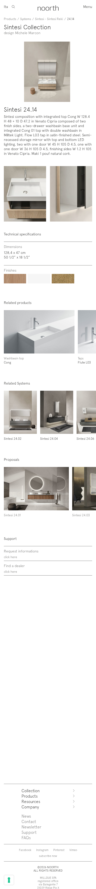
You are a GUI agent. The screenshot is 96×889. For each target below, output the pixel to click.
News (26, 816)
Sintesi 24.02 (13, 438)
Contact (29, 821)
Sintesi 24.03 (81, 515)
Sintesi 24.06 (85, 438)
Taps (80, 358)
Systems (25, 19)
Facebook (25, 850)
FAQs (26, 837)
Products (10, 19)
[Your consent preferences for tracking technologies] (9, 880)
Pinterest (59, 850)
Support (29, 832)
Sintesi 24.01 (12, 515)
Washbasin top (14, 358)
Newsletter (31, 826)
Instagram (42, 850)
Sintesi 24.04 (49, 438)
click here (10, 557)
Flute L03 (84, 362)
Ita (6, 6)
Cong (7, 362)
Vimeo (73, 850)
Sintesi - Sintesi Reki (49, 19)
